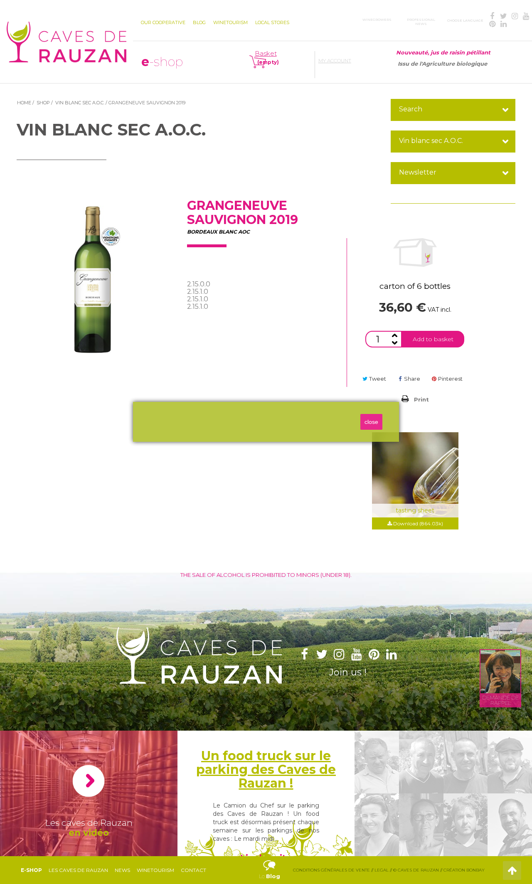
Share (411, 378)
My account (334, 60)
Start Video (88, 781)
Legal (381, 870)
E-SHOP (31, 870)
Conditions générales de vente (331, 870)
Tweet (377, 378)
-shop (162, 61)
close (371, 422)
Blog (199, 22)
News (122, 870)
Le (269, 866)
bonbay (475, 870)
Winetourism (155, 870)
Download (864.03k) (417, 523)
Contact (193, 870)
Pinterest (450, 378)
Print (421, 399)
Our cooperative (163, 22)
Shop (43, 103)
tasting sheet (415, 510)
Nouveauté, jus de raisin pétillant (443, 52)
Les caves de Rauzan (78, 870)
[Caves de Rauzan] (66, 35)
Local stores (272, 22)
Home (24, 103)
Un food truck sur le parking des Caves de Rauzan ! (266, 769)
